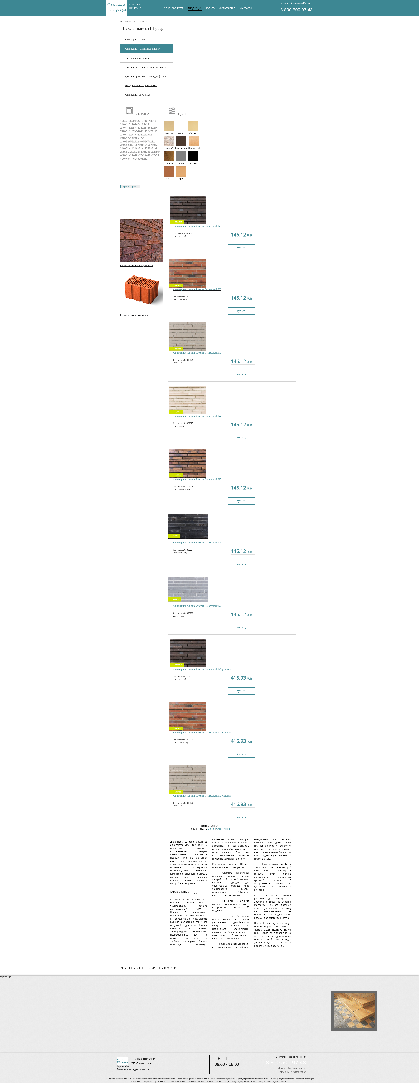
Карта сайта (123, 1066)
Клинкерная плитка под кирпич (142, 48)
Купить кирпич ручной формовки (136, 265)
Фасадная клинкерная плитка (141, 85)
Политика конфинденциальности (133, 1069)
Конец (227, 829)
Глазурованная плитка (137, 58)
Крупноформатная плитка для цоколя (145, 67)
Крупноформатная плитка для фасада (145, 76)
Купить (241, 247)
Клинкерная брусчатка (137, 94)
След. (219, 829)
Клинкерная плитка (136, 39)
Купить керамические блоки (134, 315)
